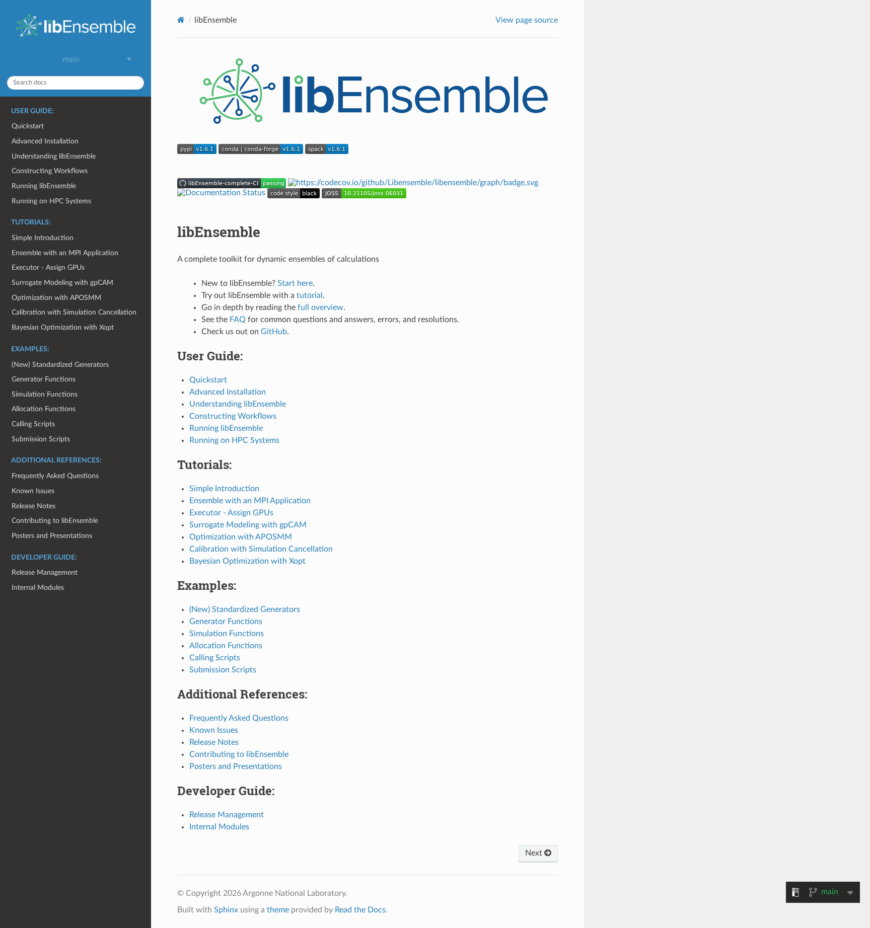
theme (278, 910)
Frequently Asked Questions (55, 476)
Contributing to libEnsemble (55, 520)
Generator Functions (44, 379)
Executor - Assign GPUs (48, 267)
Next (534, 853)
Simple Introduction (43, 238)
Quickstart (28, 126)
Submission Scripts (41, 439)
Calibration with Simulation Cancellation (74, 312)
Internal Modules (38, 587)
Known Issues (33, 491)
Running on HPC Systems (51, 201)
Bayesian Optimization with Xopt (63, 327)
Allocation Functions (44, 409)
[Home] (181, 20)
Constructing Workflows (50, 171)
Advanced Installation (45, 141)
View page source (526, 20)
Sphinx (226, 910)
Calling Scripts (33, 424)
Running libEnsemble (44, 186)
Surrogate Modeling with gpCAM (62, 282)
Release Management (45, 572)
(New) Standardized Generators (60, 364)
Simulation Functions (45, 394)
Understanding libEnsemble (54, 156)
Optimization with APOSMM (56, 297)
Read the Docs (360, 910)
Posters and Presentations (52, 535)
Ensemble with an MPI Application (65, 253)
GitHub (274, 332)
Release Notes (33, 506)
